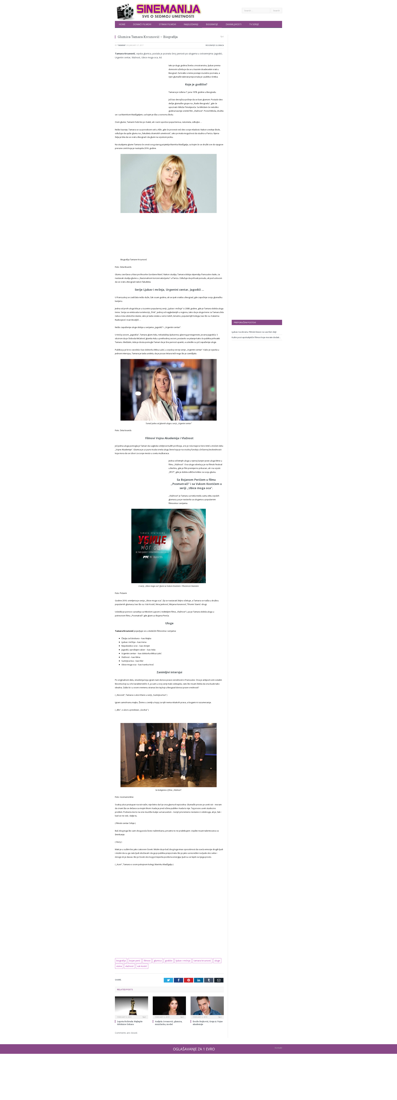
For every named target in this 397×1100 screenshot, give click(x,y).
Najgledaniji (191, 24)
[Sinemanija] (158, 10)
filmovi (146, 960)
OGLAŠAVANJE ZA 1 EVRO (194, 1047)
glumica (155, 960)
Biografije (212, 24)
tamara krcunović (198, 960)
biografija (120, 960)
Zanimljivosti (233, 24)
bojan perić (134, 960)
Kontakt (278, 1046)
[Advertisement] (141, 87)
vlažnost (129, 965)
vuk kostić (141, 965)
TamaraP (122, 45)
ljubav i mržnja (179, 960)
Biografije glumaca (215, 45)
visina (119, 965)
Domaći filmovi (142, 24)
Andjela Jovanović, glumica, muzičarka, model (168, 1022)
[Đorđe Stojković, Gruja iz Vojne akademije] (207, 1006)
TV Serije (254, 24)
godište (166, 960)
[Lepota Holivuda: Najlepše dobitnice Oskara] (131, 1006)
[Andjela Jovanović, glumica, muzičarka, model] (169, 1006)
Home (122, 24)
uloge (211, 960)
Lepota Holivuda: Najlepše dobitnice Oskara (130, 1022)
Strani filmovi (167, 24)
